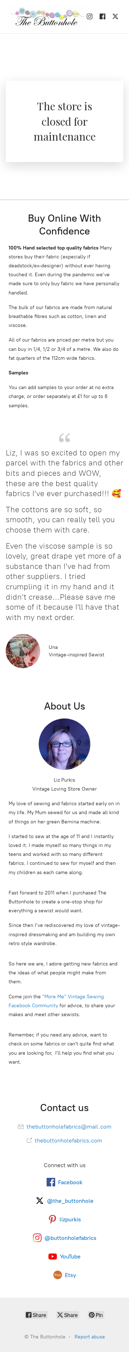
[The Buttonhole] (45, 17)
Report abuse (90, 1337)
